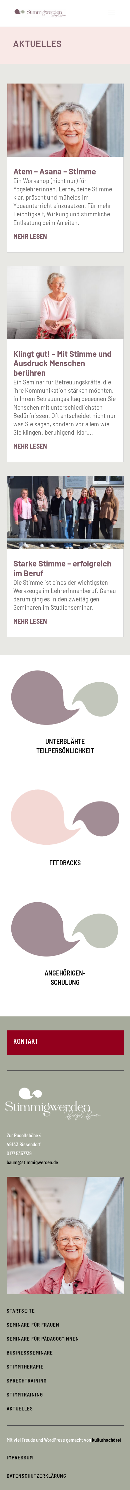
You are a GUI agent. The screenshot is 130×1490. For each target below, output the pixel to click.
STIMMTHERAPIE (25, 1367)
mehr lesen (30, 236)
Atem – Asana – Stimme (54, 171)
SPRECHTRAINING (27, 1381)
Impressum (20, 1457)
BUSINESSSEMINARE (30, 1353)
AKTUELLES (20, 1408)
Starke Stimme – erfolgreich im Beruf (62, 568)
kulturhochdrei (106, 1440)
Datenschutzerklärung (36, 1476)
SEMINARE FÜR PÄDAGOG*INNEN (43, 1339)
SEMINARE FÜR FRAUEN (33, 1325)
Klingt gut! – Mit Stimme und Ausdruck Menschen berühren (62, 363)
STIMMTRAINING (25, 1394)
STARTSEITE (21, 1311)
